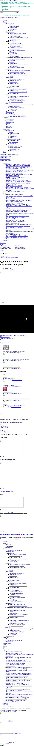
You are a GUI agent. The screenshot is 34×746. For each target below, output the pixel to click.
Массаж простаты (14, 93)
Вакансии (9, 127)
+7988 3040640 (4, 427)
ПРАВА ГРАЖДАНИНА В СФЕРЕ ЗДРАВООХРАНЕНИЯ (15, 178)
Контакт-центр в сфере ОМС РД (15, 220)
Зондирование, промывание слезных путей (21, 104)
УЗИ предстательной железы (17, 50)
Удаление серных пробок (16, 102)
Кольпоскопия (13, 82)
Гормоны (11, 62)
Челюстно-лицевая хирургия (14, 139)
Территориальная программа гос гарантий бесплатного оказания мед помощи (17, 216)
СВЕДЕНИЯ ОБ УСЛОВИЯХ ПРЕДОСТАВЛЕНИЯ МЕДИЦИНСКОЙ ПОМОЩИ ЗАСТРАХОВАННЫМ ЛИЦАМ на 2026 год (19, 685)
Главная (2, 256)
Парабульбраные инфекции (16, 107)
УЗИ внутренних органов (16, 44)
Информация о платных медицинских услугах (18, 224)
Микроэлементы (13, 63)
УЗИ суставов (13, 53)
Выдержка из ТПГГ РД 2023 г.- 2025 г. (16, 700)
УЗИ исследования (14, 46)
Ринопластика (13, 143)
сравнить (5, 704)
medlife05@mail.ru (5, 431)
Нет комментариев (16, 352)
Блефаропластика (14, 140)
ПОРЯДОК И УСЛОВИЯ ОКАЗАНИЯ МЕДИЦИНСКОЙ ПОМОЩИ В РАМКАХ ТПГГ (19, 181)
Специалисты (10, 119)
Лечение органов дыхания (16, 72)
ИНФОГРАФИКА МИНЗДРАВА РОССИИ (18, 166)
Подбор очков (13, 109)
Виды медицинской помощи (14, 201)
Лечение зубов (13, 40)
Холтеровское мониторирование (18, 116)
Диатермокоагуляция (15, 80)
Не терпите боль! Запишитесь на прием (14, 351)
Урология (8, 87)
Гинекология (9, 77)
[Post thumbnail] (6, 349)
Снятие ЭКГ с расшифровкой (17, 114)
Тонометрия (12, 110)
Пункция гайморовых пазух (17, 100)
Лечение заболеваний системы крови (19, 70)
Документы (9, 120)
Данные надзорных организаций (15, 664)
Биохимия (12, 60)
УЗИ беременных (14, 56)
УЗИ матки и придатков (15, 47)
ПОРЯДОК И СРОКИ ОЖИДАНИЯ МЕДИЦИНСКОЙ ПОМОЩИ (16, 172)
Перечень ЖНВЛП (11, 218)
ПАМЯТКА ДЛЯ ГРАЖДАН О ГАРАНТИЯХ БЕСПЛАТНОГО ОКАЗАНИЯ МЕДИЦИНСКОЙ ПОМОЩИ (20, 189)
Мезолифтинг (13, 27)
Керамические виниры (15, 34)
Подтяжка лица (13, 142)
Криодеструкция (14, 83)
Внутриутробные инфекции (17, 59)
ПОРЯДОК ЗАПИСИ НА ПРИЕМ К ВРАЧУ (18, 164)
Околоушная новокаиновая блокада (19, 96)
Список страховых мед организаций (16, 221)
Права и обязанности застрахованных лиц (17, 238)
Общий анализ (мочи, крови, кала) (18, 64)
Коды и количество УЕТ (12, 223)
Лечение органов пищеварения (17, 73)
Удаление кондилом (14, 84)
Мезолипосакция (14, 26)
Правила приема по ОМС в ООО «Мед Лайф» (18, 200)
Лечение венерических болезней (18, 92)
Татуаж (11, 30)
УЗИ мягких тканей (14, 49)
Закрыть (2, 339)
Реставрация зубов (14, 39)
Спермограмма (13, 66)
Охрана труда (10, 122)
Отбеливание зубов (14, 36)
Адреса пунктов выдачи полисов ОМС (16, 237)
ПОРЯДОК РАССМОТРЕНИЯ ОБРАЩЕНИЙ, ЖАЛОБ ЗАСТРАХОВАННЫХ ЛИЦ (19, 168)
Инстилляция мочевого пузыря (17, 89)
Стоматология (10, 32)
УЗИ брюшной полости (15, 43)
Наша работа (6, 257)
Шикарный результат (9, 385)
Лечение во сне (7, 392)
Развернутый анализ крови (16, 67)
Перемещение (13, 97)
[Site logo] (9, 156)
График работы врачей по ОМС (14, 194)
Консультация (10, 112)
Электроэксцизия (14, 86)
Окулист (8, 103)
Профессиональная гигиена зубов (18, 37)
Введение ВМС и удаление (16, 79)
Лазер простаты (13, 90)
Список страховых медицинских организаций (18, 673)
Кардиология (9, 113)
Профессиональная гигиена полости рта (14, 405)
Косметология (10, 23)
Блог (7, 124)
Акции (8, 123)
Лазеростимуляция (14, 106)
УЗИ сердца (12, 52)
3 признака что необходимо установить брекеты (16, 359)
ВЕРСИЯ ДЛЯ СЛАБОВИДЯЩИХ (10, 0)
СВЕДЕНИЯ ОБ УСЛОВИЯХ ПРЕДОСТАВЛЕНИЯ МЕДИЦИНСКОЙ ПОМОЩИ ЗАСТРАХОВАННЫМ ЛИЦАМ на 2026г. (19, 205)
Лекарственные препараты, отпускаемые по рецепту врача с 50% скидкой (18, 226)
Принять (14, 711)
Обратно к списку (5, 337)
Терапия (8, 69)
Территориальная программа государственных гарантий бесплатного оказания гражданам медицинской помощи (18, 680)
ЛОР (7, 94)
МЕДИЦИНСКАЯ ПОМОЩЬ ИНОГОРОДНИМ (19, 170)
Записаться (3, 243)
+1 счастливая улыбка (9, 378)
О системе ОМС (10, 198)
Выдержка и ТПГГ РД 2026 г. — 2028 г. (17, 236)
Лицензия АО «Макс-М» (13, 234)
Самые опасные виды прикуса (11, 367)
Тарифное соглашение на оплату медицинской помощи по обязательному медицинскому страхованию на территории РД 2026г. (19, 210)
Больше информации (6, 711)
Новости (8, 126)
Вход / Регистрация (8, 706)
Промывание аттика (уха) (16, 99)
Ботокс (11, 24)
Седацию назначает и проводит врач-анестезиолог (16, 398)
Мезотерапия (13, 29)
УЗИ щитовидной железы (16, 54)
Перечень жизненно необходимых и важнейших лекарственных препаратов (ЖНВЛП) (19, 668)
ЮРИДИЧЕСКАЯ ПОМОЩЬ (14, 186)
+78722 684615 (4, 426)
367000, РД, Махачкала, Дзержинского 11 (11, 422)
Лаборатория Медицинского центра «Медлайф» (19, 57)
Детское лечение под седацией (17, 33)
